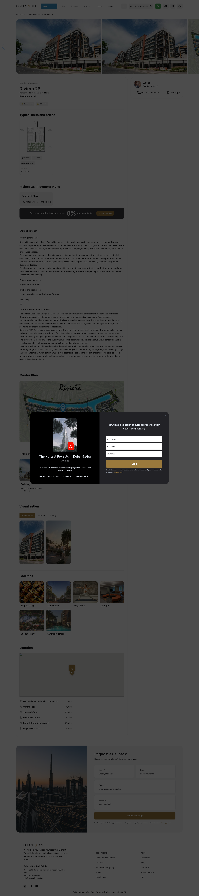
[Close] (165, 415)
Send (134, 464)
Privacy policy (119, 472)
